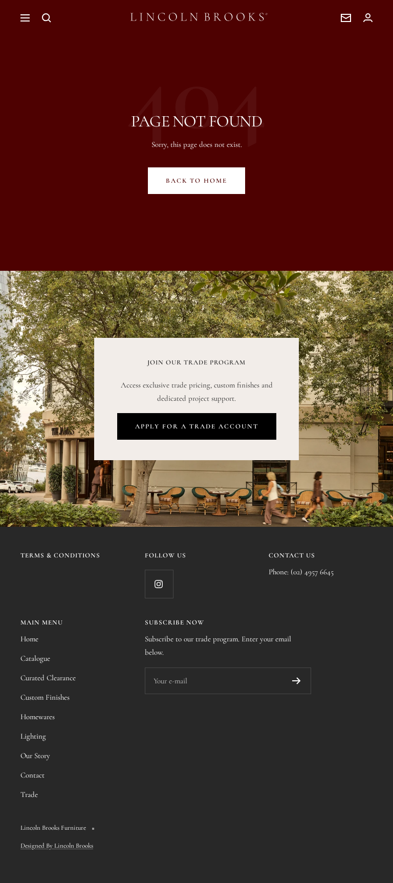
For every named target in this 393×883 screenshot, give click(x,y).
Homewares (37, 716)
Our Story (35, 755)
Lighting (33, 736)
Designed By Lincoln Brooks (56, 846)
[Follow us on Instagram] (159, 584)
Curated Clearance (48, 677)
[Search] (46, 18)
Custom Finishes (45, 697)
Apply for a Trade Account (196, 426)
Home (29, 638)
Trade (29, 794)
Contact (32, 775)
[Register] (296, 680)
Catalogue (35, 658)
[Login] (368, 17)
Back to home (196, 181)
